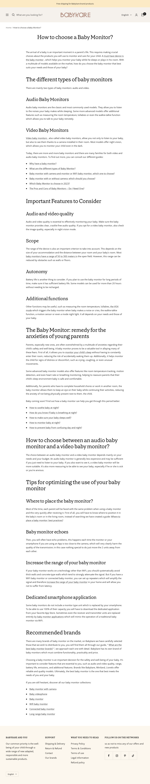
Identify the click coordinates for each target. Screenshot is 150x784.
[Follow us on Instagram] (117, 756)
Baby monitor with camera (42, 689)
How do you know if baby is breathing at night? (53, 412)
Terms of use (77, 753)
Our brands (51, 757)
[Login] (136, 15)
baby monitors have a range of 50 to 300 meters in (51, 256)
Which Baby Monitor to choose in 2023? (49, 183)
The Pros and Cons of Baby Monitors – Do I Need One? (56, 188)
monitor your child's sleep (78, 352)
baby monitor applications (50, 616)
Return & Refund (53, 748)
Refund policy (78, 762)
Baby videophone (38, 694)
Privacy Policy (78, 743)
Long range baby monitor (42, 714)
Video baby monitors (36, 138)
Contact (49, 753)
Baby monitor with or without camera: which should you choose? (62, 178)
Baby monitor (36, 699)
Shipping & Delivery (55, 743)
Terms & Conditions (81, 748)
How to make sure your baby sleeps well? (50, 417)
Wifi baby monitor (38, 704)
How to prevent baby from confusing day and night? (55, 427)
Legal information (80, 757)
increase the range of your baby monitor (67, 582)
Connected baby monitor (41, 709)
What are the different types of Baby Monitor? (52, 168)
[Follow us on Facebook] (109, 756)
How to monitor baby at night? (44, 422)
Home (8, 27)
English (125, 15)
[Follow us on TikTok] (133, 756)
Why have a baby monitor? (42, 163)
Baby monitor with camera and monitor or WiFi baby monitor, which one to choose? (72, 173)
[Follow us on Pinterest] (125, 756)
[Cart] (142, 15)
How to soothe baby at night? (44, 407)
